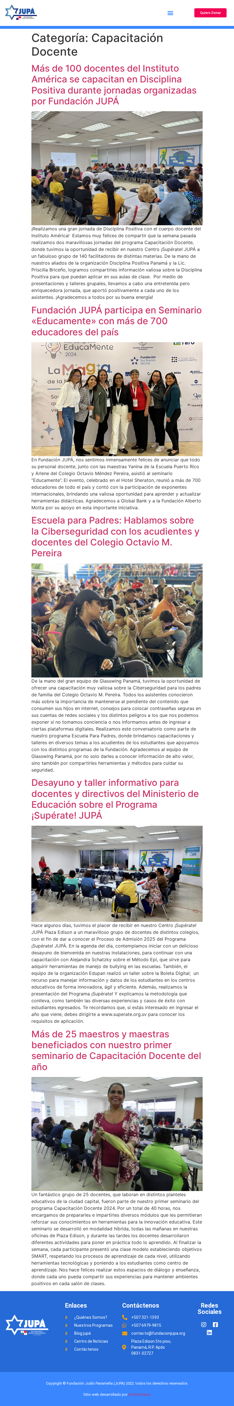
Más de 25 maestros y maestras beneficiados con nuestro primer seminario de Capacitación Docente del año (116, 1050)
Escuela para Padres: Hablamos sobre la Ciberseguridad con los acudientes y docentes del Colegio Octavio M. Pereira (115, 537)
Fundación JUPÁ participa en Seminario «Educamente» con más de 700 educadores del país (116, 321)
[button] (170, 13)
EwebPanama (139, 1394)
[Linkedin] (209, 1333)
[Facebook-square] (215, 1325)
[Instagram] (204, 1325)
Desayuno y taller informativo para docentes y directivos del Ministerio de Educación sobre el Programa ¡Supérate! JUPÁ (115, 799)
